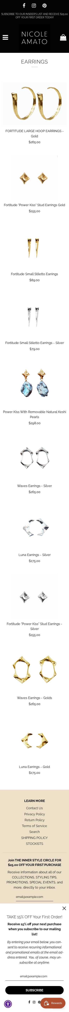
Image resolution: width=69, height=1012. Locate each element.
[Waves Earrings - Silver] (34, 458)
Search (34, 832)
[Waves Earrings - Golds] (34, 670)
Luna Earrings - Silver (35, 555)
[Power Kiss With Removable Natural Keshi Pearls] (34, 384)
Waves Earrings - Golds (34, 698)
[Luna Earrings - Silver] (34, 527)
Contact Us (34, 808)
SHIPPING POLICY (34, 838)
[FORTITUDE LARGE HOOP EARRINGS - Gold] (34, 103)
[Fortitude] (34, 177)
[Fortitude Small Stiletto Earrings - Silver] (34, 315)
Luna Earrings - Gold (34, 767)
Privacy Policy (34, 814)
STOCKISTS (34, 844)
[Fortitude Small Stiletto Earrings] (34, 246)
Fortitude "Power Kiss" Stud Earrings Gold (34, 205)
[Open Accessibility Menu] (8, 1004)
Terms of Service (34, 826)
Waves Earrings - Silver (34, 486)
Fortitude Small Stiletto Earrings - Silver (34, 343)
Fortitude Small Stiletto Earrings (34, 274)
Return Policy (35, 820)
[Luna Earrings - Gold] (34, 739)
